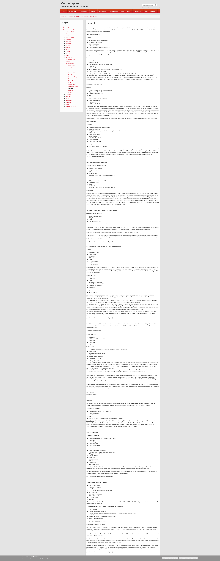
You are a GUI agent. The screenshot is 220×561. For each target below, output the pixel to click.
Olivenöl (70, 80)
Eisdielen (70, 71)
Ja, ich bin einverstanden (170, 558)
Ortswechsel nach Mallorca (80, 16)
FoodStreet (71, 75)
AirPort (67, 35)
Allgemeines (83, 11)
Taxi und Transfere (70, 106)
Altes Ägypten (103, 11)
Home (64, 11)
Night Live (68, 96)
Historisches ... (69, 57)
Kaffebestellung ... (73, 77)
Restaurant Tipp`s (73, 86)
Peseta (67, 98)
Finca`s (67, 53)
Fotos (122, 11)
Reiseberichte (114, 11)
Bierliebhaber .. (72, 65)
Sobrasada (71, 90)
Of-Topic (152, 11)
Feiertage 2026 (138, 11)
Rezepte (70, 88)
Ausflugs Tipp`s (69, 37)
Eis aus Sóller (72, 69)
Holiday (93, 11)
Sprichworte (66, 26)
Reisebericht (68, 100)
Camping (67, 47)
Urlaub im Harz (67, 27)
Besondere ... (69, 43)
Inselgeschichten (70, 59)
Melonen (70, 79)
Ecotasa (67, 51)
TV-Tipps (128, 11)
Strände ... (68, 104)
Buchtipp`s (68, 45)
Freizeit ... (68, 55)
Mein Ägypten (70, 3)
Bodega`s (70, 67)
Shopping (68, 102)
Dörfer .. (67, 49)
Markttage (68, 94)
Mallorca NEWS (69, 31)
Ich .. (146, 11)
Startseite (63, 16)
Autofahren (68, 39)
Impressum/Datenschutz (148, 8)
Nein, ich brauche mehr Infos (188, 558)
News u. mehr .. (73, 11)
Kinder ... (67, 61)
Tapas (70, 92)
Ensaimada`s (71, 73)
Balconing (68, 41)
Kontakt (158, 8)
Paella (70, 82)
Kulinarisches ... (94, 16)
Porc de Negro (72, 84)
